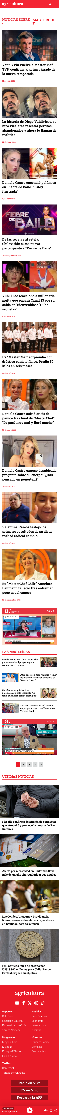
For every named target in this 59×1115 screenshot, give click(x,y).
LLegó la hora (9, 1042)
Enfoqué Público (11, 1051)
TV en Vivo (29, 1090)
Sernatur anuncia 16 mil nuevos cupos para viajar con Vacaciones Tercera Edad (37, 708)
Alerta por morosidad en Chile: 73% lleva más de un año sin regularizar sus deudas (29, 872)
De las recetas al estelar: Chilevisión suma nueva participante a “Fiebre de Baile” (26, 243)
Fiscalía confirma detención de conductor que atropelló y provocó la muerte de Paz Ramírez (29, 825)
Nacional (37, 1030)
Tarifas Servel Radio (13, 1072)
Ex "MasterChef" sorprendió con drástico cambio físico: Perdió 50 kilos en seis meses (28, 361)
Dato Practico (39, 1016)
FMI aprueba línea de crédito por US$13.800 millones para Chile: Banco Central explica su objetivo (26, 969)
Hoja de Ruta (9, 1056)
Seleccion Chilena (12, 1020)
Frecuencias (39, 1051)
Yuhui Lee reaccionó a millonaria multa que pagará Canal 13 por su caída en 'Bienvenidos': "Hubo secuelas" (28, 302)
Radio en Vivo (29, 1083)
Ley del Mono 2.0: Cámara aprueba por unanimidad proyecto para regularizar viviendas (20, 662)
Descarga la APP (29, 1097)
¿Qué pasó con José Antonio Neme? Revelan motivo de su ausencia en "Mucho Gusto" (38, 677)
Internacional (39, 1025)
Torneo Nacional (11, 1030)
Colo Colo (7, 1016)
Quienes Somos (41, 1042)
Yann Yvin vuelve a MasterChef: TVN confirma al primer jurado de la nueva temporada (28, 69)
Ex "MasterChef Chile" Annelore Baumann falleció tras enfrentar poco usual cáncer (27, 588)
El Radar (7, 1046)
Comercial (8, 1068)
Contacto (37, 1046)
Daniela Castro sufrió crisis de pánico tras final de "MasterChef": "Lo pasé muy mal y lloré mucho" (28, 418)
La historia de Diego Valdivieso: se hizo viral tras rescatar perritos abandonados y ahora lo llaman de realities (29, 128)
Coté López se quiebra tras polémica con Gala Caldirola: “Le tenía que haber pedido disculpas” (19, 693)
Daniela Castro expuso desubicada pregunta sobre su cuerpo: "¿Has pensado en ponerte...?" (29, 474)
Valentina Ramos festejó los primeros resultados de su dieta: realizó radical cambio (27, 531)
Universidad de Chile (14, 1025)
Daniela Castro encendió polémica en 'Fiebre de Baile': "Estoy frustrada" (29, 187)
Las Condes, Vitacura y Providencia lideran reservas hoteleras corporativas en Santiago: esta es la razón (28, 920)
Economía (37, 1020)
